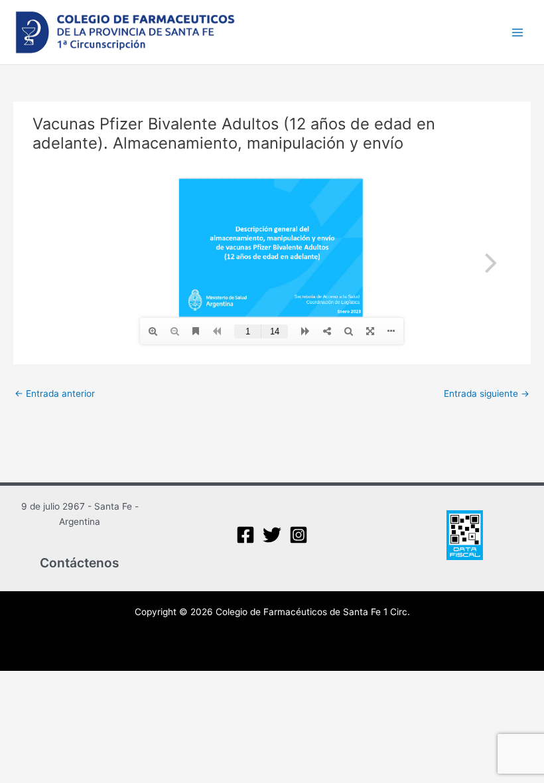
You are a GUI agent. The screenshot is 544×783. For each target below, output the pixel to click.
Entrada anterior (55, 393)
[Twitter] (272, 535)
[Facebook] (245, 535)
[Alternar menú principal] (517, 32)
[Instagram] (298, 535)
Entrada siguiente (486, 393)
